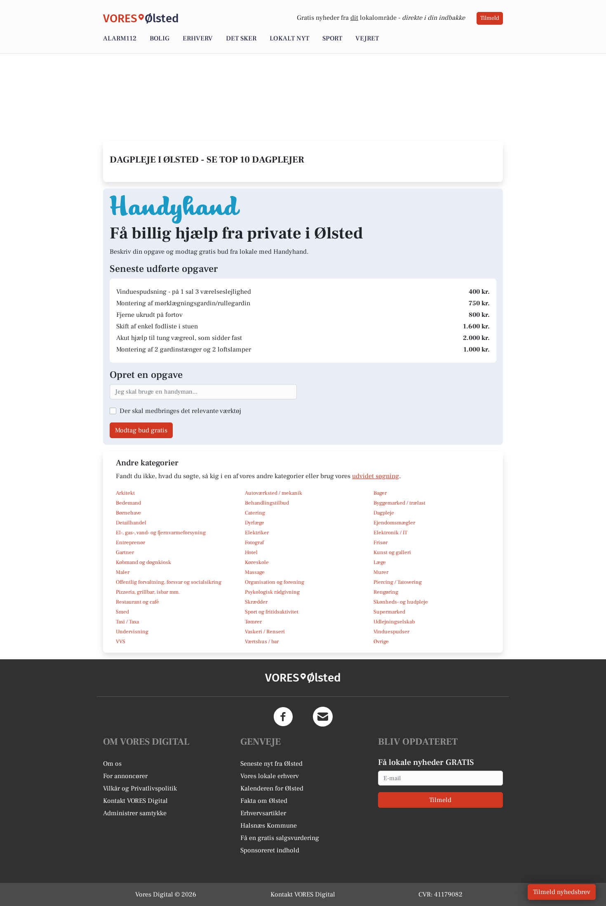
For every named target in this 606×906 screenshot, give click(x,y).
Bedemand (128, 503)
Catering (255, 513)
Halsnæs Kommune (268, 825)
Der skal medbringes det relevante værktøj (180, 411)
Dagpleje (383, 513)
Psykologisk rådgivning (272, 592)
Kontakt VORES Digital (135, 801)
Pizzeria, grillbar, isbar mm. (148, 592)
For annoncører (125, 776)
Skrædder (256, 602)
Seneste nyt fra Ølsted (271, 764)
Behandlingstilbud (267, 503)
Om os (112, 764)
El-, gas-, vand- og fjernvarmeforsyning (161, 532)
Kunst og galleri (392, 552)
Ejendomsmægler (394, 522)
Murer (380, 572)
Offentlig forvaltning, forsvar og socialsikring (168, 582)
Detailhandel (131, 522)
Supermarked (389, 612)
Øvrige (381, 641)
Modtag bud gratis (141, 430)
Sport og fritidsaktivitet (271, 612)
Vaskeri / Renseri (265, 631)
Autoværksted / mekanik (273, 493)
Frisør (380, 542)
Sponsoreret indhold (269, 850)
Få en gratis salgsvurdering (279, 838)
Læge (379, 562)
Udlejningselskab (394, 621)
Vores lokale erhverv (269, 776)
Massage (255, 572)
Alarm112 (119, 38)
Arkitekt (125, 493)
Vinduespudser (391, 631)
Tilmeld (489, 18)
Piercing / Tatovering (397, 582)
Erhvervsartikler (263, 813)
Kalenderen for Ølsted (271, 788)
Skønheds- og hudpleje (400, 602)
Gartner (125, 552)
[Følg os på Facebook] (283, 717)
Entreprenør (130, 542)
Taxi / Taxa (127, 621)
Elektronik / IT (390, 532)
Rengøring (385, 592)
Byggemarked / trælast (399, 503)
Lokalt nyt (289, 38)
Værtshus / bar (262, 641)
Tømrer (253, 621)
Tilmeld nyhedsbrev (561, 892)
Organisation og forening (274, 582)
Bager (380, 493)
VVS (120, 641)
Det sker (241, 38)
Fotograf (254, 542)
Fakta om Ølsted (263, 801)
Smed (122, 612)
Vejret (367, 38)
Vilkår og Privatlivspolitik (140, 788)
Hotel (251, 552)
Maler (122, 572)
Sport (332, 38)
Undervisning (132, 631)
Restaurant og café (137, 602)
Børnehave (128, 513)
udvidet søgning (375, 476)
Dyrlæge (254, 522)
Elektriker (257, 532)
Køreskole (257, 562)
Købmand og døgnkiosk (143, 562)
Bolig (159, 38)
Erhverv (198, 38)
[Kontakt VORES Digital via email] (323, 717)
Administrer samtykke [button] (135, 813)
